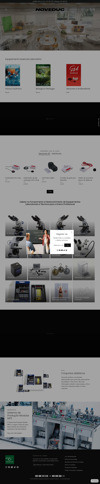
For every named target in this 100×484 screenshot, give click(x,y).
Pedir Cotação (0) (99, 122)
